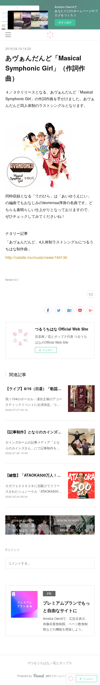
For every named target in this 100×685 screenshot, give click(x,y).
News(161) (11, 280)
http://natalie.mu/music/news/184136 (36, 257)
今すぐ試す (65, 22)
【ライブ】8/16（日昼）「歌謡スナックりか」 (44, 388)
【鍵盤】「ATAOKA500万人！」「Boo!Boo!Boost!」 (51, 475)
